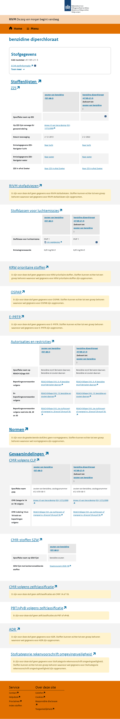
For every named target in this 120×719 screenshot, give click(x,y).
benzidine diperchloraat (93, 95)
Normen (19, 429)
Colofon (46, 692)
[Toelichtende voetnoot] (105, 116)
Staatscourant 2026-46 (60, 566)
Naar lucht (48, 145)
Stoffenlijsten (26, 81)
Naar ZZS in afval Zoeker (54, 168)
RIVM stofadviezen (25, 186)
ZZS (15, 88)
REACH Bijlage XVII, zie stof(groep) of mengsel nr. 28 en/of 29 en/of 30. (56, 411)
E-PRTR (17, 317)
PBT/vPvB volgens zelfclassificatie (39, 608)
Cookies (46, 697)
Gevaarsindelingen (29, 453)
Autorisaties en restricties (33, 341)
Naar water (49, 157)
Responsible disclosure (46, 703)
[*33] (35, 65)
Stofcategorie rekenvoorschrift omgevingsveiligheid (53, 654)
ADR (14, 629)
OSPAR (18, 292)
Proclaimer (20, 701)
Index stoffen (15, 705)
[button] (32, 29)
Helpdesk (20, 697)
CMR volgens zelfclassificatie (33, 587)
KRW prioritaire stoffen (29, 267)
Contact (20, 692)
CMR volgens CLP (24, 460)
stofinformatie (22, 65)
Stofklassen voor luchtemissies (37, 210)
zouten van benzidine (54, 95)
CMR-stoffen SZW (27, 540)
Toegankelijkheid (46, 708)
